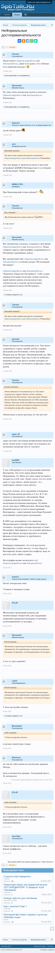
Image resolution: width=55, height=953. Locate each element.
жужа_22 (16, 434)
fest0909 (15, 460)
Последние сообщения (11, 18)
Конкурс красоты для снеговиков (20, 898)
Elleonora (16, 757)
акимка (15, 577)
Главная (7, 14)
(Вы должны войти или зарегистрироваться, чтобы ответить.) (31, 862)
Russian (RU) (6, 946)
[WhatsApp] (31, 41)
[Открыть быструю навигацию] (52, 25)
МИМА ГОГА (17, 184)
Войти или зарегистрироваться (39, 2)
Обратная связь (40, 946)
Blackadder (17, 726)
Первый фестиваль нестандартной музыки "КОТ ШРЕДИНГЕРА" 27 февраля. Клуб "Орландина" (25, 887)
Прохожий (16, 85)
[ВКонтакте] (19, 41)
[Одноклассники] (23, 41)
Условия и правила (47, 950)
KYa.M (15, 603)
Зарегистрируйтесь (26, 60)
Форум (17, 15)
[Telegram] (27, 41)
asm (14, 144)
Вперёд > (12, 47)
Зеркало (16, 123)
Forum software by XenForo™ (11, 950)
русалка (15, 339)
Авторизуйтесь (10, 63)
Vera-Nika (16, 836)
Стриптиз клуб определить (17, 876)
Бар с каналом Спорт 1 (15, 906)
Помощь (50, 946)
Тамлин (15, 54)
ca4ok (14, 681)
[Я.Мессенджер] (36, 41)
